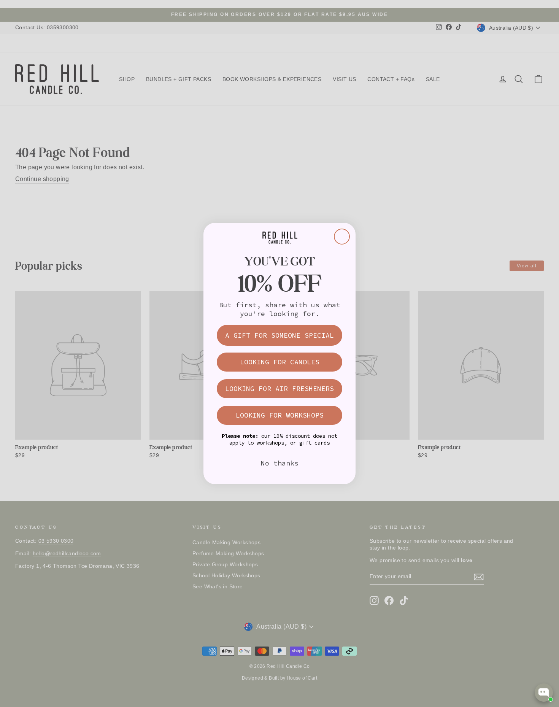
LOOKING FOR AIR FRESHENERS (279, 388)
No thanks (280, 463)
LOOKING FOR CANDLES (279, 361)
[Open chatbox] (544, 692)
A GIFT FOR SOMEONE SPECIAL (279, 335)
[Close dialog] (341, 236)
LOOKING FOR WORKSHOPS (280, 415)
